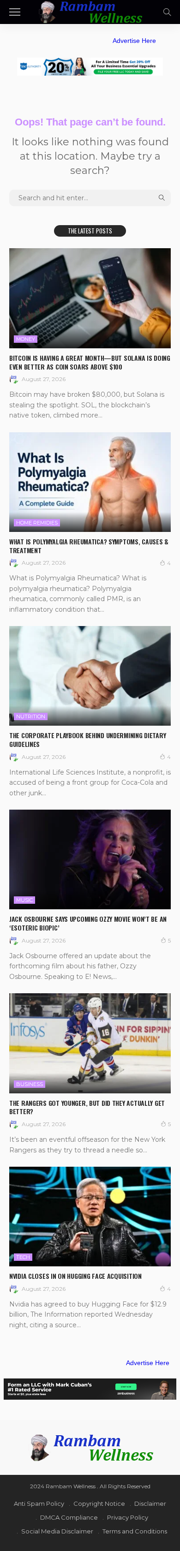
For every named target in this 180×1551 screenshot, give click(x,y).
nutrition (30, 716)
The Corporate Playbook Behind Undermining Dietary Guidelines (87, 739)
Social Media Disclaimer (57, 1531)
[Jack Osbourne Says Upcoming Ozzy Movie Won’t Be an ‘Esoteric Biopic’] (90, 859)
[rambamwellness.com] (90, 11)
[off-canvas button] (14, 12)
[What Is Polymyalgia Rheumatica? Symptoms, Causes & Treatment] (90, 482)
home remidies (37, 522)
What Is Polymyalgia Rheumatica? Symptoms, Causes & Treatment (88, 546)
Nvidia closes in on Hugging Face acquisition (75, 1276)
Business (29, 1084)
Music (24, 900)
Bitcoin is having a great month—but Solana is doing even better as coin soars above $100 (89, 362)
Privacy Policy (127, 1517)
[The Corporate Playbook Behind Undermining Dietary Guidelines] (90, 676)
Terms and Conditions (134, 1531)
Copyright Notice (99, 1503)
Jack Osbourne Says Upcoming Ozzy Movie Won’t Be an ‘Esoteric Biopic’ (88, 923)
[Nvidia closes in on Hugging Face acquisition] (90, 1216)
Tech (23, 1257)
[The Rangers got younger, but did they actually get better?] (90, 1043)
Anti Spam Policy (39, 1503)
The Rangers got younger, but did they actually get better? (87, 1107)
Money (25, 339)
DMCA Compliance (69, 1517)
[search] (167, 12)
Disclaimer (150, 1503)
